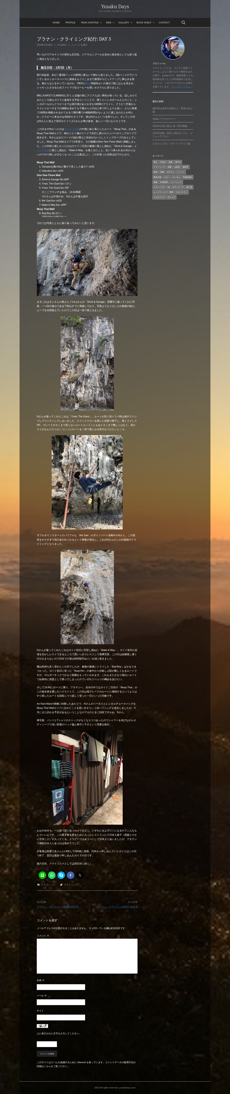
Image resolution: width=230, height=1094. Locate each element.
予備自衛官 (187, 177)
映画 (155, 172)
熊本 (171, 192)
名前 (40, 980)
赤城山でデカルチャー (164, 118)
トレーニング (176, 182)
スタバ (167, 177)
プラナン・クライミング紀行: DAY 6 (117, 906)
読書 (162, 172)
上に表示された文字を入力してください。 (59, 1033)
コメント (43, 935)
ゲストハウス (159, 187)
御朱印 (185, 167)
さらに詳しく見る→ (181, 86)
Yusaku (62, 45)
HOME (56, 22)
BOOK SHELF (143, 22)
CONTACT (164, 22)
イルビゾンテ (159, 197)
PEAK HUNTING (90, 22)
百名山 (163, 162)
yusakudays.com (127, 1087)
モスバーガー (181, 192)
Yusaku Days (115, 6)
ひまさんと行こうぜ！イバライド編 (171, 143)
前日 (88, 83)
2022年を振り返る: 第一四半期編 (170, 126)
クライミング (48, 884)
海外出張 (157, 177)
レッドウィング (160, 192)
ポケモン (170, 172)
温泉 (170, 162)
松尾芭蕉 (164, 182)
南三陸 (189, 187)
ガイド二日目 (71, 129)
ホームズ (171, 197)
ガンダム (176, 177)
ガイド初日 (43, 150)
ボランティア (178, 187)
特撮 (169, 167)
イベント (181, 172)
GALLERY (123, 22)
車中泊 (178, 162)
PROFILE (70, 22)
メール (42, 995)
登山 (155, 162)
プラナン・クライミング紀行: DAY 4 (57, 906)
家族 (155, 182)
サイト (40, 1010)
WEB (108, 22)
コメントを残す (79, 45)
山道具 (177, 167)
